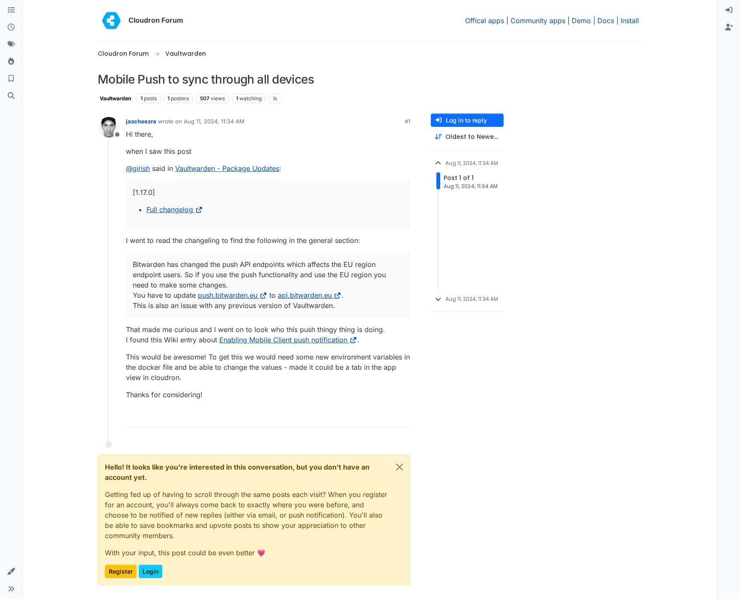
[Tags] (11, 44)
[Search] (11, 96)
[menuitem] (729, 10)
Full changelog (169, 209)
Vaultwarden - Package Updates (227, 168)
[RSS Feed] (275, 98)
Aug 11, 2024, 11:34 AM (214, 121)
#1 (407, 121)
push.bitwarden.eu (227, 295)
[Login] (729, 10)
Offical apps (484, 20)
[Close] (399, 467)
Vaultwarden (115, 98)
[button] (11, 571)
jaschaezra (141, 121)
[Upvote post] (391, 416)
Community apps (537, 20)
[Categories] (11, 10)
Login (150, 571)
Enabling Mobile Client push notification (283, 339)
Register (121, 571)
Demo (581, 20)
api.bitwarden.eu (305, 295)
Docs (605, 20)
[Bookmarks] (11, 79)
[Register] (729, 27)
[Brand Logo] (111, 20)
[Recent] (11, 27)
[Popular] (11, 62)
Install (630, 20)
